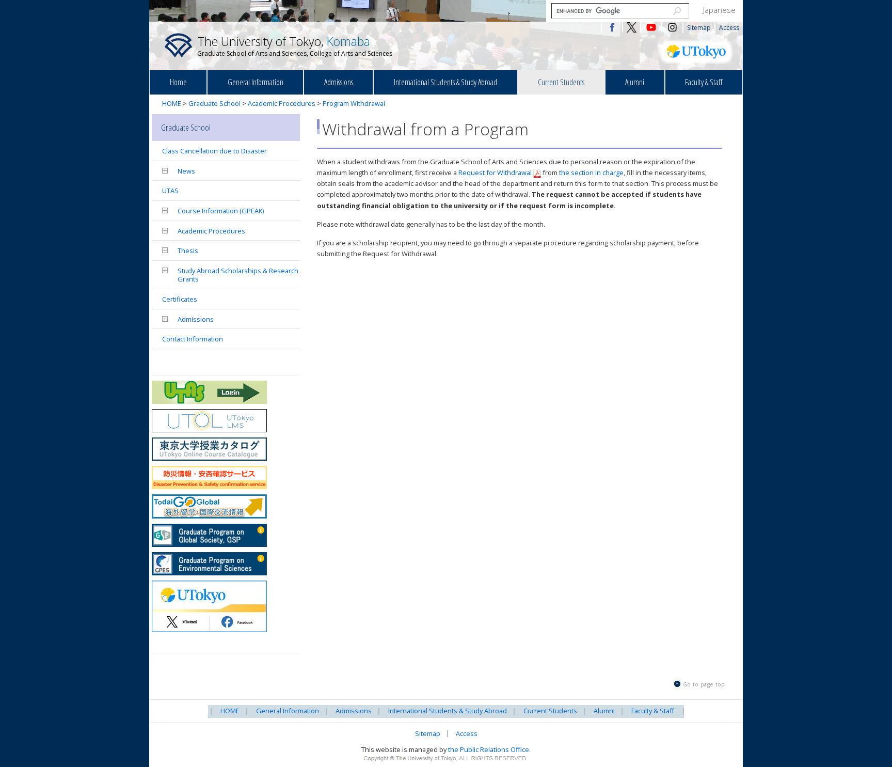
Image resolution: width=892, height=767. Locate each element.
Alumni (634, 82)
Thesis (188, 250)
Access (729, 27)
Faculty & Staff (703, 82)
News (186, 171)
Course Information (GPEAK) (221, 210)
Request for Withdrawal (495, 172)
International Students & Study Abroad (445, 82)
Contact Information (192, 338)
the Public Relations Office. (489, 749)
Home (178, 82)
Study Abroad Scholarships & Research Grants (238, 275)
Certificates (179, 299)
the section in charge (591, 172)
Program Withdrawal (354, 103)
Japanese (719, 10)
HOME (171, 103)
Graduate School (214, 103)
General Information (255, 82)
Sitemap (699, 27)
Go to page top (704, 684)
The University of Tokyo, (294, 45)
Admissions (338, 82)
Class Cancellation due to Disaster (214, 150)
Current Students (561, 82)
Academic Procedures (281, 103)
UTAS (170, 190)
